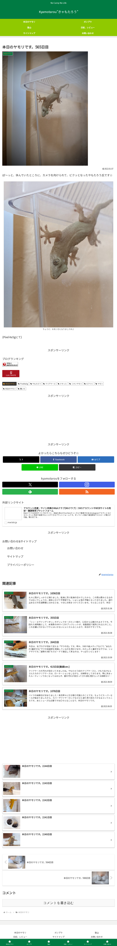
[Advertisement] (58, 418)
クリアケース (50, 383)
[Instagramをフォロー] (87, 484)
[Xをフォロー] (30, 484)
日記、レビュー (20, 936)
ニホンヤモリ (76, 383)
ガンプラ (58, 932)
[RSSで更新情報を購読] (87, 492)
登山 (97, 932)
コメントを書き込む (58, 903)
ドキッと (63, 383)
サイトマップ (15, 556)
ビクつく (89, 383)
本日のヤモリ (10, 383)
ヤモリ (100, 383)
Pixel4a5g (24, 383)
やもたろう (36, 383)
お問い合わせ (15, 548)
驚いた (22, 388)
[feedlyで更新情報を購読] (30, 492)
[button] (77, 467)
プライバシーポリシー (20, 565)
